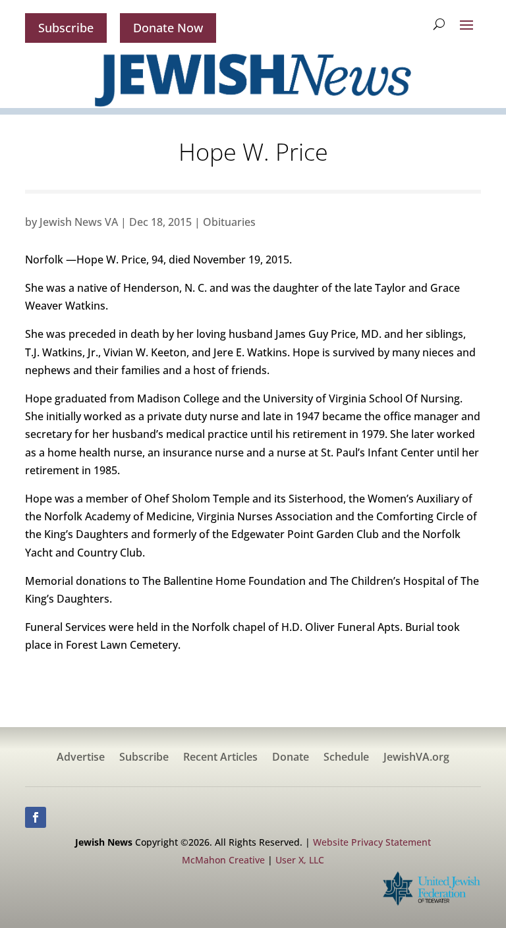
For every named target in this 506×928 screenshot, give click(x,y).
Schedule (346, 758)
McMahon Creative (223, 860)
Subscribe (66, 28)
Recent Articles (220, 758)
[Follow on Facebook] (35, 817)
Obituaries (229, 222)
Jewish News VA (79, 222)
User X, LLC (299, 860)
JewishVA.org (416, 758)
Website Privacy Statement (372, 842)
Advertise (81, 758)
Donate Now (168, 28)
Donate (290, 758)
